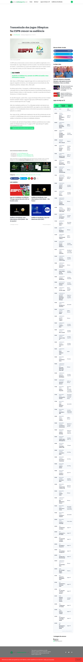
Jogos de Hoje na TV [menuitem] (45, 1)
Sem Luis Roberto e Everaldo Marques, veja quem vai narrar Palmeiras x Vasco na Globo (62, 81)
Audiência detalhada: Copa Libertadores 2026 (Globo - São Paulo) (40, 199)
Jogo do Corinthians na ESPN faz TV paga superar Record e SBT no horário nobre (19, 199)
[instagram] (72, 652)
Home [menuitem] (31, 1)
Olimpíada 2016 (32, 174)
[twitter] (69, 652)
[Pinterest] (32, 178)
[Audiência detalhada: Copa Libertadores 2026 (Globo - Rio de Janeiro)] (20, 210)
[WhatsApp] (29, 178)
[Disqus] (30, 241)
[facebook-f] (66, 652)
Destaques (22, 174)
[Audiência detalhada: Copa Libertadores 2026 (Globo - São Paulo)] (41, 190)
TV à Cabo (38, 174)
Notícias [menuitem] (36, 1)
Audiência (18, 174)
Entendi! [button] (78, 659)
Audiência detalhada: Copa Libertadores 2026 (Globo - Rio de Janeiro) (19, 219)
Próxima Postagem (46, 224)
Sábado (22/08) (56, 106)
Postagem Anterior (14, 224)
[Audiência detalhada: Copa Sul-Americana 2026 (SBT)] (41, 210)
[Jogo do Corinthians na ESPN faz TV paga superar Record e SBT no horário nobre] (20, 190)
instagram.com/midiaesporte (25, 156)
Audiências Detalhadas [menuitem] (57, 1)
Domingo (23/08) (63, 106)
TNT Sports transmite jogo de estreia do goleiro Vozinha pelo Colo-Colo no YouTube (67, 88)
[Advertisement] (30, 15)
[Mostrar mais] (37, 178)
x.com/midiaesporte (22, 153)
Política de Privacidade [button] (48, 659)
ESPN (27, 174)
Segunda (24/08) (70, 106)
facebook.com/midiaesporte (25, 154)
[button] (72, 2)
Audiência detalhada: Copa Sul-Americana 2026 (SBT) (40, 218)
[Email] (34, 178)
